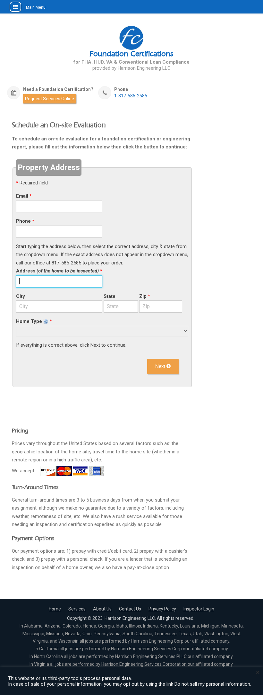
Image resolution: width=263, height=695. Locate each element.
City (20, 296)
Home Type (29, 321)
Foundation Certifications (131, 53)
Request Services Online (49, 98)
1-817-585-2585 (130, 96)
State (109, 296)
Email (22, 196)
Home (55, 608)
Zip (143, 296)
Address (57, 271)
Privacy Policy (162, 608)
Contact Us (130, 608)
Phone (23, 221)
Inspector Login (198, 608)
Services (77, 608)
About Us (102, 608)
